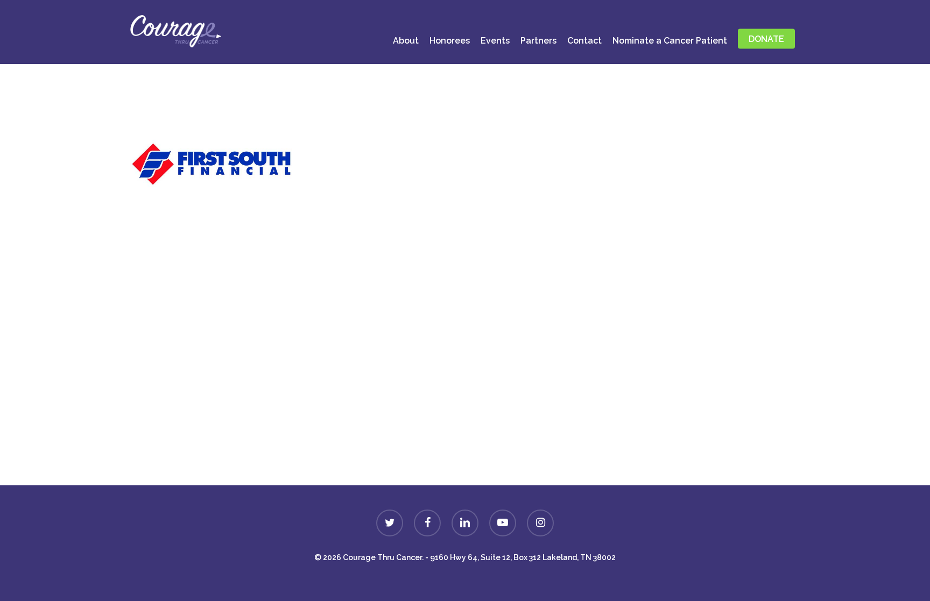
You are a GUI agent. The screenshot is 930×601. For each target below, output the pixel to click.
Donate (465, 457)
